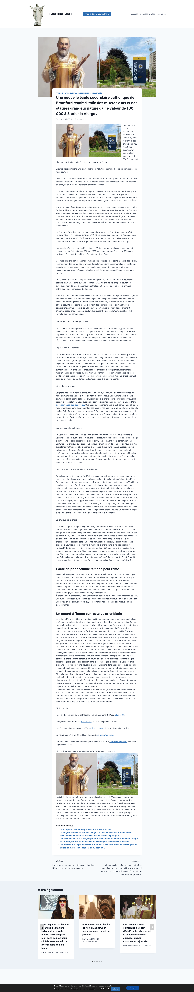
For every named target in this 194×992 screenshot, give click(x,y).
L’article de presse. (118, 742)
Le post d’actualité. (105, 735)
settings (115, 989)
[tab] (92, 961)
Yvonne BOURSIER (65, 119)
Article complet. (96, 728)
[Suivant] (152, 927)
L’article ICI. (86, 721)
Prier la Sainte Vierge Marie (97, 14)
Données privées (147, 14)
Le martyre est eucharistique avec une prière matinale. (86, 829)
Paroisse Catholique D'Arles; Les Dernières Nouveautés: (79, 93)
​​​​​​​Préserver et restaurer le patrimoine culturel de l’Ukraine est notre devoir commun (73, 864)
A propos (162, 14)
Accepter (133, 988)
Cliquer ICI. (120, 715)
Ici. (115, 751)
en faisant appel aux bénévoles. (70, 405)
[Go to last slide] (42, 927)
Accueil (134, 14)
